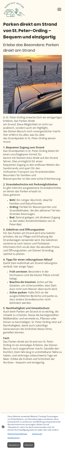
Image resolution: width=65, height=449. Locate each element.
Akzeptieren (14, 445)
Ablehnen (29, 445)
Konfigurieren (14, 437)
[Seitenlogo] (14, 9)
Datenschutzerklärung (17, 433)
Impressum (37, 433)
